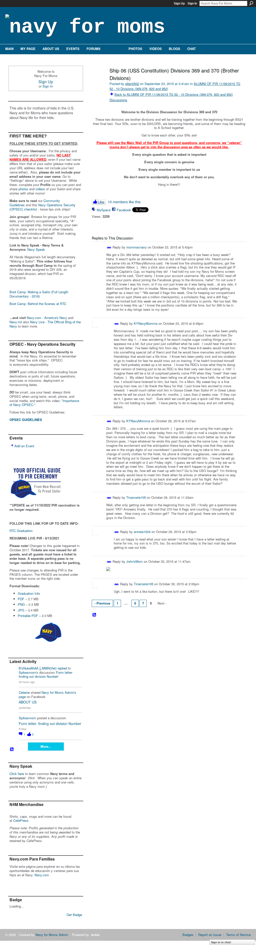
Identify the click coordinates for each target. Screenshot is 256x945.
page (22, 696)
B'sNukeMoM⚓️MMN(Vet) (37, 668)
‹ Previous (102, 603)
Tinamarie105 (136, 497)
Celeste (24, 692)
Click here (17, 773)
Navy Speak (36, 249)
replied (62, 668)
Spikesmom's (28, 672)
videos (40, 188)
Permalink (109, 247)
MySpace (103, 210)
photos (23, 188)
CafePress (20, 820)
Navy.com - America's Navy (47, 317)
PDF (21, 598)
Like (101, 202)
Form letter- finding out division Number (46, 674)
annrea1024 (142, 531)
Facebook (124, 210)
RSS (12, 749)
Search (251, 3)
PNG (21, 604)
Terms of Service (238, 934)
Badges (188, 934)
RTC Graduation (21, 530)
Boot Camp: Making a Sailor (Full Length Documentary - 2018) (39, 294)
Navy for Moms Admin (52, 934)
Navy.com (41, 874)
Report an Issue (209, 934)
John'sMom (134, 561)
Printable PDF (28, 615)
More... (45, 746)
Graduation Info (29, 593)
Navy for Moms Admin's (59, 692)
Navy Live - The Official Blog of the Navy (45, 324)
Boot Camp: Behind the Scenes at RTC (38, 303)
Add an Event (24, 446)
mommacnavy (136, 247)
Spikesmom (27, 718)
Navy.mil (16, 322)
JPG (21, 610)
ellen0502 (132, 83)
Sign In (192, 3)
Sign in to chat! (221, 942)
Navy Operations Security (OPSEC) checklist (43, 207)
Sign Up (179, 3)
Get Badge (74, 914)
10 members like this (124, 201)
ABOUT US (27, 702)
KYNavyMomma (146, 323)
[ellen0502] (98, 81)
